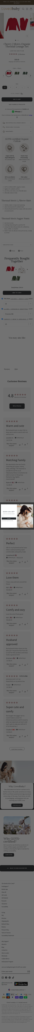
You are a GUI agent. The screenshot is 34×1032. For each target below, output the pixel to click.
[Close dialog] (32, 505)
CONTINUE (9, 518)
